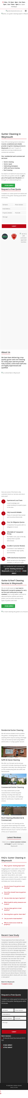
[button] (26, 11)
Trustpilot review (6, 984)
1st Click (16, 1087)
